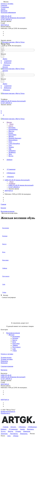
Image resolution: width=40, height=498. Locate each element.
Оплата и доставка (7, 354)
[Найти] (2, 56)
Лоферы (15, 345)
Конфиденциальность (8, 411)
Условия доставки (7, 359)
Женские (11, 335)
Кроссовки (16, 343)
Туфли (14, 350)
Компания (4, 363)
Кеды (14, 342)
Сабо (14, 349)
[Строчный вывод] (5, 300)
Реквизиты (4, 361)
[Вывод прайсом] (8, 300)
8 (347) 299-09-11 (6, 19)
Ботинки (15, 338)
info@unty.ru (5, 25)
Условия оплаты (6, 357)
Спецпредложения (7, 366)
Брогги (14, 340)
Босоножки (16, 336)
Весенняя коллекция (13, 333)
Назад (11, 124)
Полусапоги (16, 347)
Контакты (4, 370)
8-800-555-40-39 (6, 16)
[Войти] (2, 109)
